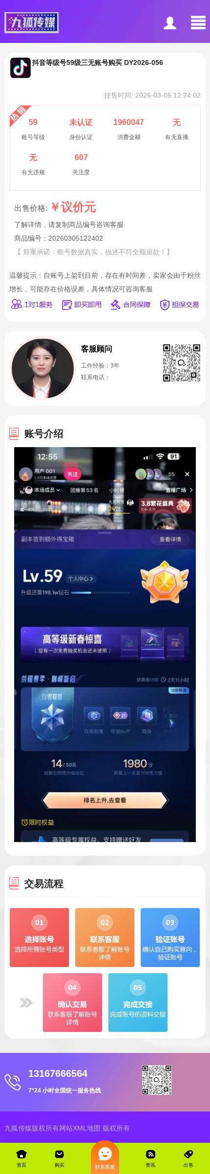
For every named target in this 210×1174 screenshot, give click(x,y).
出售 (188, 1165)
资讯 (150, 1165)
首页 (21, 1165)
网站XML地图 (80, 1128)
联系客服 (105, 1167)
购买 (59, 1165)
